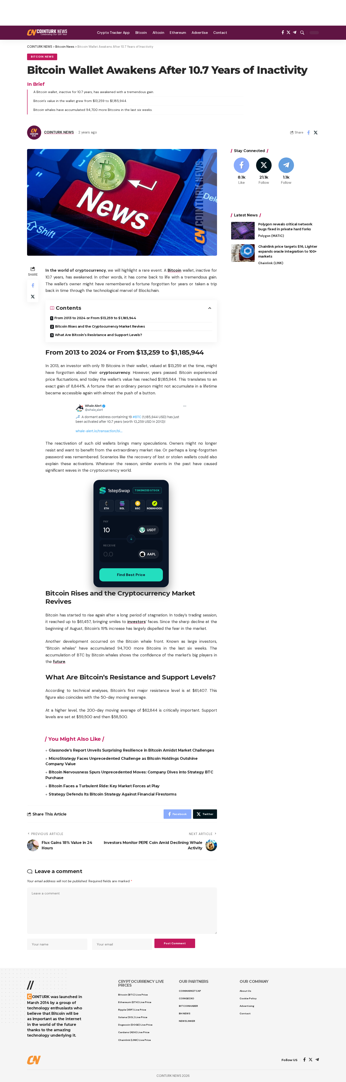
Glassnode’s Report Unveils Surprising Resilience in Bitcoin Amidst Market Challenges (131, 750)
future (59, 661)
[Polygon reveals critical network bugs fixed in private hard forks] (243, 230)
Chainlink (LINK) (270, 263)
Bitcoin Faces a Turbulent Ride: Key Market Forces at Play (104, 786)
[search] (302, 32)
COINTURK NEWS (59, 132)
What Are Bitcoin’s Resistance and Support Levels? (98, 335)
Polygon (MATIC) (271, 236)
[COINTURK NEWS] (47, 32)
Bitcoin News (42, 57)
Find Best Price (131, 574)
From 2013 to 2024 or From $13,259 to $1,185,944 (95, 318)
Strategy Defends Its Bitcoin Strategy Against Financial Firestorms (112, 794)
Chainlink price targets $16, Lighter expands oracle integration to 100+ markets (287, 251)
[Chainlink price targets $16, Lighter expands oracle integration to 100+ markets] (243, 253)
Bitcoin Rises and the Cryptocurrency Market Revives (100, 326)
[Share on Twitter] (315, 132)
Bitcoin (174, 270)
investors (136, 621)
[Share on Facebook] (308, 132)
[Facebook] (282, 32)
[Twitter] (288, 32)
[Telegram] (295, 32)
